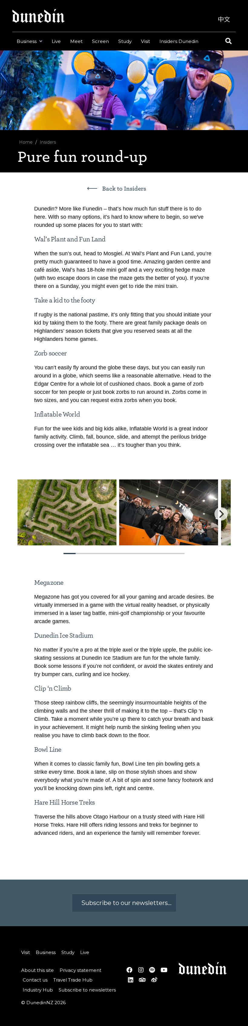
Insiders (48, 142)
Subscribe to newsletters (87, 990)
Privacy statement (80, 970)
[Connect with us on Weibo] (154, 980)
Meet (76, 41)
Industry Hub (38, 990)
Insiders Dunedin (178, 41)
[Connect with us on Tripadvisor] (142, 980)
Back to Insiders (124, 188)
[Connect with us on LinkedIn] (130, 980)
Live (56, 41)
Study (125, 41)
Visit (145, 41)
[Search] (228, 41)
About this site (37, 970)
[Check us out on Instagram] (140, 970)
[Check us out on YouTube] (164, 970)
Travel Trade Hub (73, 980)
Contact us (35, 980)
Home (26, 142)
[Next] (221, 514)
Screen (100, 41)
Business (27, 41)
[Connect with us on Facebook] (129, 970)
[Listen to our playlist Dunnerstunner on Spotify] (152, 970)
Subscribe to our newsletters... (125, 903)
